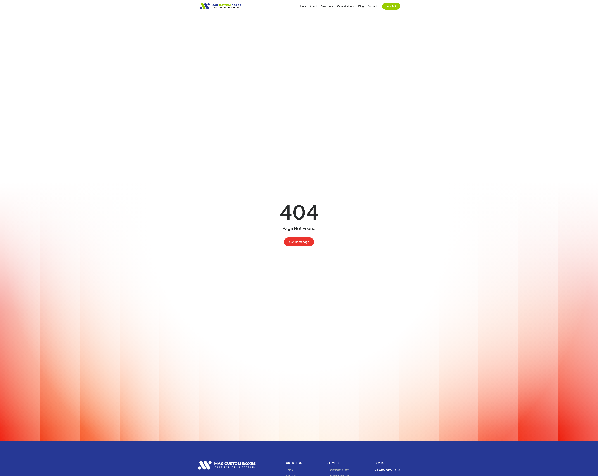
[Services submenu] (333, 6)
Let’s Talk (391, 6)
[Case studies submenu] (354, 6)
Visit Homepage (299, 242)
